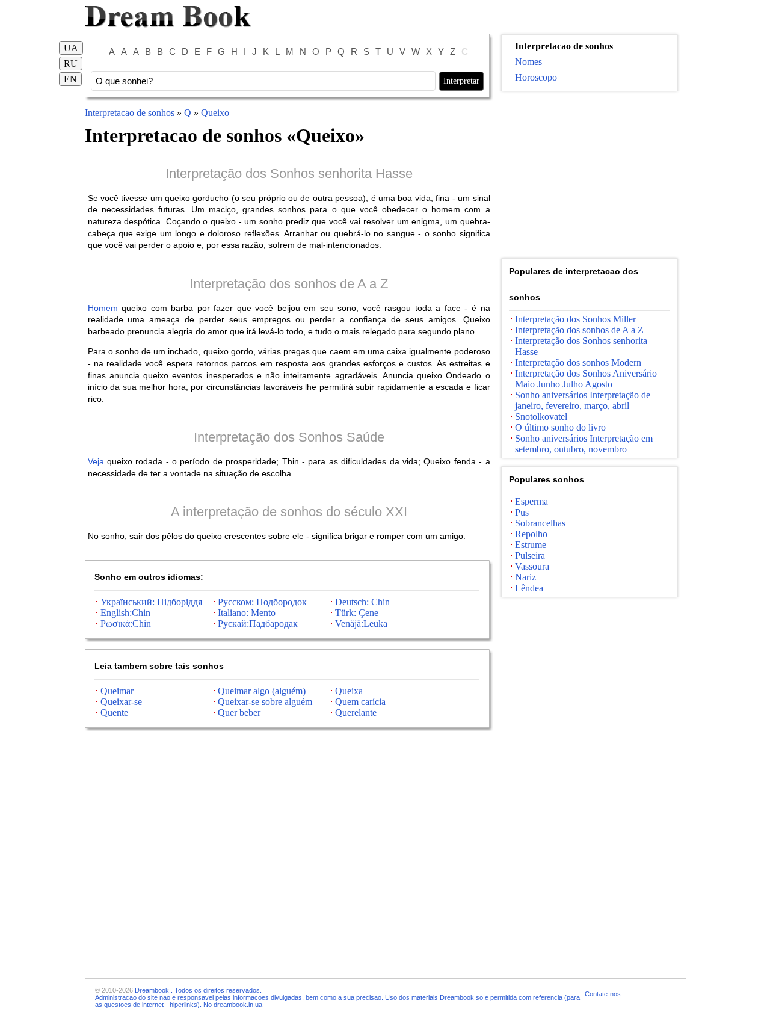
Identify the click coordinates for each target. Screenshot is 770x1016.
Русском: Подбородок (262, 602)
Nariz (525, 577)
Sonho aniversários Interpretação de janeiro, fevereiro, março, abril (582, 400)
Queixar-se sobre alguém (265, 702)
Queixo (215, 113)
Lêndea (529, 588)
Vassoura (532, 566)
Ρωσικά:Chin (125, 623)
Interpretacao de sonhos (129, 113)
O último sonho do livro (560, 427)
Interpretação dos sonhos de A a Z (288, 283)
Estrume (530, 545)
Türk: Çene (356, 613)
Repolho (531, 534)
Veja (96, 461)
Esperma (531, 501)
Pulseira (530, 555)
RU (71, 63)
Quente (114, 712)
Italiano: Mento (247, 613)
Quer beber (239, 712)
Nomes (528, 62)
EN (70, 79)
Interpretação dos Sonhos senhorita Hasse (289, 173)
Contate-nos (603, 993)
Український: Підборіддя (151, 602)
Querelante (356, 712)
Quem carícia (360, 702)
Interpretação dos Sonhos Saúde (289, 437)
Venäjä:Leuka (361, 623)
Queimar (117, 691)
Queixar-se (121, 702)
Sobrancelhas (540, 523)
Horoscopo (536, 77)
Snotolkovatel (541, 416)
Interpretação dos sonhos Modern (578, 362)
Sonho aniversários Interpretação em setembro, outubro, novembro (584, 443)
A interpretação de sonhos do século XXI (289, 511)
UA (71, 48)
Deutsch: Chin (362, 602)
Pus (522, 512)
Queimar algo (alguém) (262, 691)
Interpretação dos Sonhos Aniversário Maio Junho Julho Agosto (586, 378)
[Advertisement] (589, 175)
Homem (103, 308)
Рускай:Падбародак (258, 623)
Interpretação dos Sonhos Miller (575, 319)
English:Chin (125, 613)
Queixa (349, 691)
